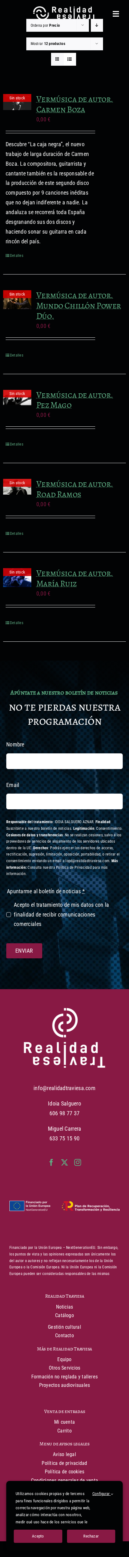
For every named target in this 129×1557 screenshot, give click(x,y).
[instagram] (77, 1162)
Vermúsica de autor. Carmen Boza (74, 104)
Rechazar (91, 1536)
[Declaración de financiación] (64, 1206)
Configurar (101, 1493)
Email (12, 785)
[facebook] (51, 1162)
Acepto (38, 1536)
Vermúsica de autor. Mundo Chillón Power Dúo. (78, 305)
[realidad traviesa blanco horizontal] (64, 9)
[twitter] (64, 1162)
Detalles (16, 255)
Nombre (15, 744)
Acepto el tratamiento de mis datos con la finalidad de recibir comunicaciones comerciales (61, 914)
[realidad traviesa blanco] (64, 1010)
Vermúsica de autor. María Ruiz (74, 578)
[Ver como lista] (70, 59)
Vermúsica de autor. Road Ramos (74, 489)
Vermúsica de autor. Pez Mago (74, 400)
